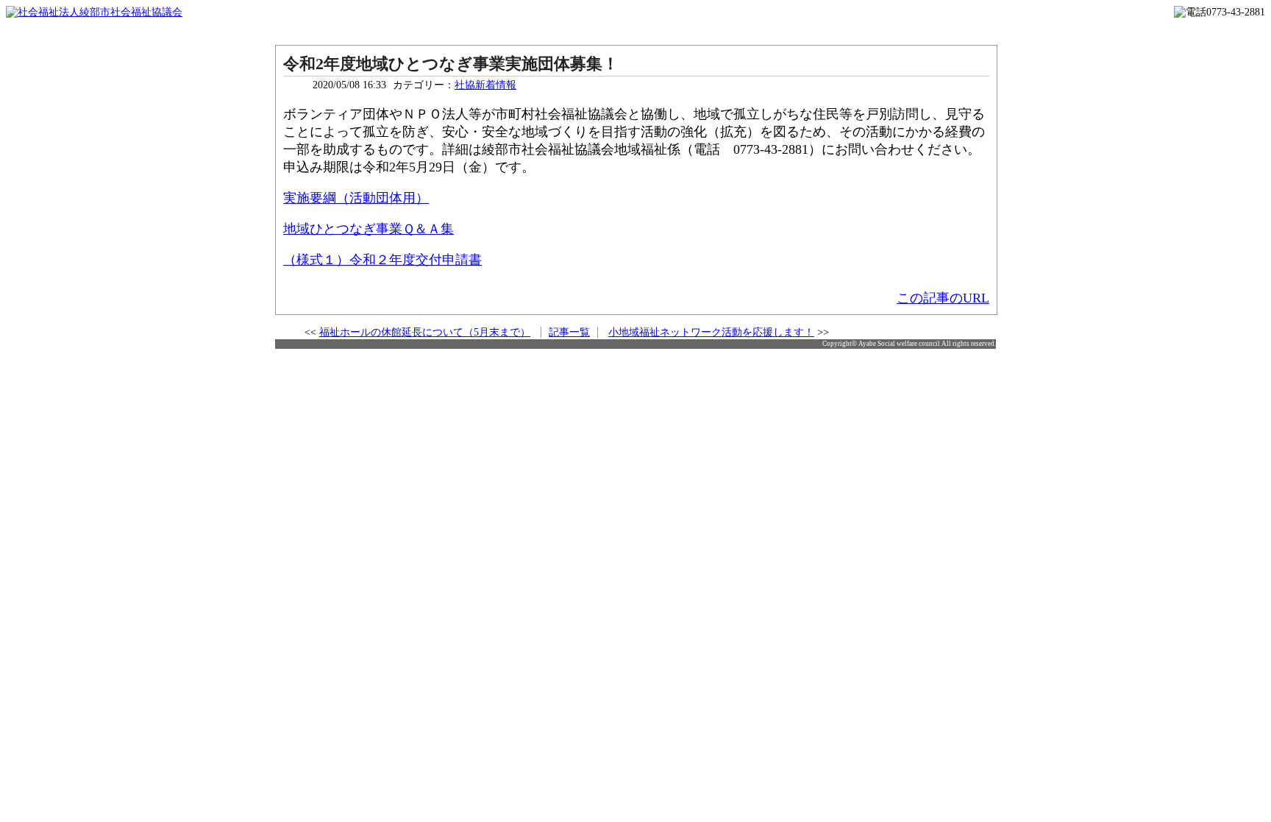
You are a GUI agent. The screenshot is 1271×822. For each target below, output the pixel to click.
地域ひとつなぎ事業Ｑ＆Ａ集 (368, 229)
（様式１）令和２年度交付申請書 (382, 259)
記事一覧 (569, 332)
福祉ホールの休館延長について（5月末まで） (424, 332)
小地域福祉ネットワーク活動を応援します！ (711, 332)
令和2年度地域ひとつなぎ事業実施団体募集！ (451, 64)
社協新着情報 (485, 85)
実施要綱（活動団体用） (356, 198)
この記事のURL (943, 298)
